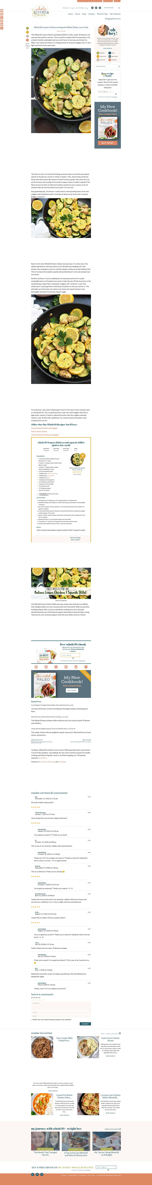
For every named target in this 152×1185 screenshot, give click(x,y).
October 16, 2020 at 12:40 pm (49, 854)
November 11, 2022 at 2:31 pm (46, 799)
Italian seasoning (52, 473)
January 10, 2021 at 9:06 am (48, 831)
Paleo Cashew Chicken (39, 431)
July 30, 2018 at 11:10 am (44, 944)
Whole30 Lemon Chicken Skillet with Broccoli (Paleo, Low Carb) (49, 717)
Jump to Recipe (61, 31)
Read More (107, 48)
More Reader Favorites (110, 1033)
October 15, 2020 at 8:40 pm (45, 842)
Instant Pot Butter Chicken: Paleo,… (64, 1096)
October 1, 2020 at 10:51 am (48, 885)
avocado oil (50, 475)
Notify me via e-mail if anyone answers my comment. (52, 1019)
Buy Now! (72, 690)
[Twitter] (2, 21)
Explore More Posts (112, 1129)
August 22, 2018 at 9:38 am (48, 931)
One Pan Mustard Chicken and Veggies (45, 435)
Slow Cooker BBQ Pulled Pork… (64, 1039)
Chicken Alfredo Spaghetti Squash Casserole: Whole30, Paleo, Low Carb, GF (53, 728)
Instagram (62, 762)
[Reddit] (2, 24)
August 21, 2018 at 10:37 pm (45, 914)
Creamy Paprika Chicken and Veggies (44, 428)
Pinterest (51, 762)
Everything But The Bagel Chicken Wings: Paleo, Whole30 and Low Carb (52, 705)
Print (83, 457)
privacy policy (82, 660)
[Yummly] (2, 17)
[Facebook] (2, 10)
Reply (89, 796)
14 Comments (27, 46)
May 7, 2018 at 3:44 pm (43, 970)
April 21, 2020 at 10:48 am (44, 895)
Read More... (43, 758)
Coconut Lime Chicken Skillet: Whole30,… (110, 1096)
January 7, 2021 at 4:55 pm (45, 814)
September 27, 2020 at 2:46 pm (46, 868)
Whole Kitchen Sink (41, 11)
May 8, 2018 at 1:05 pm (46, 985)
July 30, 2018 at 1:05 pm (47, 956)
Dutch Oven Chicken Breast (110, 1039)
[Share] (2, 28)
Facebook (43, 762)
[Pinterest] (2, 14)
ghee (48, 477)
